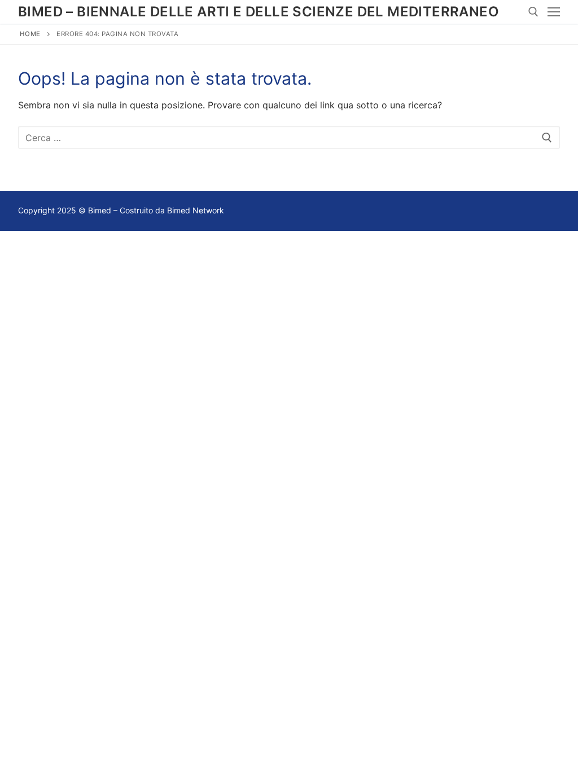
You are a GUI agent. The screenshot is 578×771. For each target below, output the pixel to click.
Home (30, 34)
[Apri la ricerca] (533, 12)
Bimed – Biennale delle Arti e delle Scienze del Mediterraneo (258, 11)
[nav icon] (554, 12)
